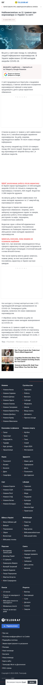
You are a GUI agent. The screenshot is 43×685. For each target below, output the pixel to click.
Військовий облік (30, 536)
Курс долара (7, 446)
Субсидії (27, 400)
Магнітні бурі (29, 507)
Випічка (27, 592)
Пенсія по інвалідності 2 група (11, 596)
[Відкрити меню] (3, 2)
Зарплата (27, 390)
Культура (27, 500)
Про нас (5, 633)
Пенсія (4, 587)
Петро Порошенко (10, 573)
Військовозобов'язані (32, 532)
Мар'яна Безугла (9, 577)
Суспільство (28, 385)
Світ (3, 482)
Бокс (26, 436)
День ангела (28, 565)
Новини (5, 385)
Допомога (28, 414)
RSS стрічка (6, 668)
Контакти (5, 654)
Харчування (28, 464)
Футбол (27, 432)
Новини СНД (8, 497)
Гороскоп (27, 486)
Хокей (26, 443)
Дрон (5, 471)
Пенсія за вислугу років (9, 610)
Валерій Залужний (10, 566)
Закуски (27, 609)
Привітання (28, 511)
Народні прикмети (31, 554)
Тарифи (6, 443)
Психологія (28, 471)
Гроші (5, 432)
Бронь (26, 525)
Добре (32, 682)
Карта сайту (6, 661)
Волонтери (7, 536)
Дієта (26, 468)
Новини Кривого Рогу (11, 411)
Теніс (26, 439)
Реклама (5, 647)
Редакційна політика (10, 640)
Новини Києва (8, 390)
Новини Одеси (8, 400)
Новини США (8, 490)
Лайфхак (27, 504)
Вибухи (5, 525)
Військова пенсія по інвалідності (10, 601)
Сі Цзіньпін (7, 559)
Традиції (27, 558)
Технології (7, 461)
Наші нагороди (8, 650)
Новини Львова (9, 404)
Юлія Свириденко (9, 580)
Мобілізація (27, 518)
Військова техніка (9, 539)
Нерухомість (7, 439)
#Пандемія (10, 342)
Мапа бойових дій (9, 522)
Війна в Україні (7, 518)
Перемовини (8, 529)
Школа (26, 407)
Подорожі (27, 497)
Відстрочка (28, 529)
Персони (5, 546)
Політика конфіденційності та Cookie (16, 636)
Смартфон (7, 475)
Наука (4, 457)
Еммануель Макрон (10, 563)
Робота (27, 393)
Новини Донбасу (9, 414)
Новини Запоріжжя (10, 407)
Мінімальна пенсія (10, 606)
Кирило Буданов (9, 570)
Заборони (28, 561)
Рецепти (26, 587)
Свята (25, 546)
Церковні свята (30, 551)
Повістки (27, 522)
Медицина (28, 404)
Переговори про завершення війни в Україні (20, 7)
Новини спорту (29, 428)
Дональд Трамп (9, 556)
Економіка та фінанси (10, 428)
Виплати (27, 397)
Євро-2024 (28, 446)
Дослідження (29, 475)
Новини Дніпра (8, 397)
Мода (26, 493)
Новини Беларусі (9, 504)
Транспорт (7, 436)
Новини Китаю (8, 500)
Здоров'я (26, 457)
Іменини (27, 568)
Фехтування (28, 450)
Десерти (27, 602)
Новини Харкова (9, 393)
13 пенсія (6, 592)
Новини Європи (9, 486)
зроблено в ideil (8, 678)
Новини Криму (8, 418)
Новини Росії (8, 493)
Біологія (6, 468)
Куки (24, 682)
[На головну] (21, 2)
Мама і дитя (28, 461)
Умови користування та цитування (15, 643)
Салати (27, 606)
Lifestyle (26, 482)
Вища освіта (28, 411)
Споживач (28, 490)
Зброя (5, 532)
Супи (26, 599)
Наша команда (7, 657)
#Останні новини (22, 342)
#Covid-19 (33, 342)
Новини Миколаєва (10, 421)
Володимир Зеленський (7, 551)
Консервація (29, 595)
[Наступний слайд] (41, 7)
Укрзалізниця (8, 450)
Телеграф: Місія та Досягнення (13, 664)
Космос (5, 464)
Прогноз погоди (30, 418)
